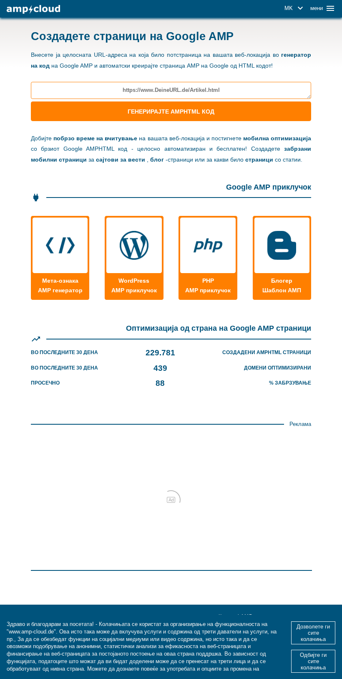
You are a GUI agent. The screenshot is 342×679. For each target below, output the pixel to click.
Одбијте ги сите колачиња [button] (313, 661)
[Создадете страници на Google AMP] (33, 9)
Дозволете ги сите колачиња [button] (313, 632)
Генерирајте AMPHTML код (171, 111)
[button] (295, 8)
